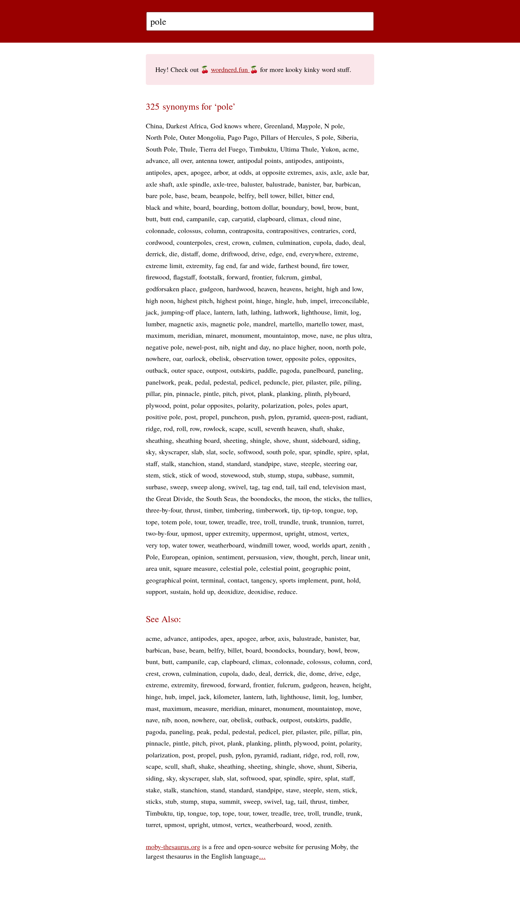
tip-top (312, 509)
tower (216, 521)
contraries (324, 230)
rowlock (214, 428)
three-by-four (163, 509)
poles (305, 405)
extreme (346, 253)
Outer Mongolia (202, 137)
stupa (295, 474)
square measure (195, 568)
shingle (260, 440)
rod (168, 428)
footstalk (211, 276)
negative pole (164, 346)
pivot (247, 393)
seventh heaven (285, 428)
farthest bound (298, 265)
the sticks (327, 498)
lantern (223, 311)
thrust (193, 509)
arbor (221, 172)
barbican (347, 183)
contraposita (246, 230)
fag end (225, 265)
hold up (203, 591)
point (180, 405)
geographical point (171, 579)
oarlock (195, 358)
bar (327, 183)
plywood (157, 405)
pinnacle (187, 393)
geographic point (325, 568)
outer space (187, 370)
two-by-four (161, 533)
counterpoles (194, 242)
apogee (200, 172)
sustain (179, 591)
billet (296, 195)
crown (240, 242)
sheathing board (198, 440)
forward (237, 276)
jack (151, 311)
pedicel (250, 381)
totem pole (176, 521)
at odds (242, 172)
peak (184, 381)
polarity (247, 405)
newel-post (200, 346)
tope (152, 521)
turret (355, 521)
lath (242, 311)
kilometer (226, 696)
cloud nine (325, 218)
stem (152, 474)
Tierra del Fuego (222, 148)
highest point (234, 300)
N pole (333, 125)
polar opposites (212, 405)
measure (205, 708)
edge (275, 253)
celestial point (279, 568)
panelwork (160, 381)
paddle (267, 370)
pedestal (225, 381)
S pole (324, 137)
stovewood (234, 474)
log (355, 311)
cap (223, 218)
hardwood (240, 288)
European (175, 556)
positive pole (163, 416)
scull (254, 428)
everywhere (315, 253)
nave (326, 335)
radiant (356, 416)
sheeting (234, 440)
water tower (188, 544)
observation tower (257, 358)
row (195, 428)
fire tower (334, 265)
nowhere (157, 358)
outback (156, 370)
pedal (202, 381)
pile (335, 381)
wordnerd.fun (230, 69)
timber (213, 509)
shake (335, 428)
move (309, 335)
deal (358, 242)
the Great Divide (169, 498)
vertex (339, 533)
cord (348, 230)
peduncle (275, 381)
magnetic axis (188, 323)
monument (245, 335)
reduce (287, 591)
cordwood (159, 242)
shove (281, 440)
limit (340, 311)
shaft (316, 428)
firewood (157, 276)
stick (169, 474)
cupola (322, 242)
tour (200, 521)
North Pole (161, 137)
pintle (211, 393)
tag (254, 486)
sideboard (324, 440)
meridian (189, 335)
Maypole (309, 125)
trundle (288, 521)
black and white (168, 207)
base (181, 195)
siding (350, 440)
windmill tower (268, 544)
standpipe (267, 463)
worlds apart (329, 544)
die (173, 253)
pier (297, 381)
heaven (267, 288)
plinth (313, 393)
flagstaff (184, 276)
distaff (189, 253)
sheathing (159, 440)
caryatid (243, 218)
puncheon (234, 416)
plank (265, 393)
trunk (309, 521)
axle (336, 172)
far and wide (257, 265)
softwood (250, 451)
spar (304, 451)
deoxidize (231, 591)
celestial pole (238, 568)
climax (297, 218)
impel (318, 300)
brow (334, 207)
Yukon (330, 148)
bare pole (158, 195)
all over (182, 160)
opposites (341, 358)
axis (321, 172)
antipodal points (259, 160)
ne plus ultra (353, 335)
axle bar (356, 172)
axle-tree (225, 183)
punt (337, 579)
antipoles (158, 172)
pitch (229, 393)
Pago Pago (242, 137)
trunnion (332, 521)
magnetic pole (230, 323)
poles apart (331, 405)
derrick (155, 253)
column (215, 230)
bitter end (319, 195)
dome (209, 253)
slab (197, 451)
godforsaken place (171, 288)
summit (342, 474)
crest (221, 242)
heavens (290, 288)
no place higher (294, 346)
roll (181, 428)
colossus (189, 230)
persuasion (261, 556)
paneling (349, 370)
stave (290, 463)
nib (223, 346)
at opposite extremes (283, 172)
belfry (246, 195)
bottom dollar (259, 207)
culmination (293, 242)
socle (227, 451)
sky (150, 451)
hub (301, 300)
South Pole (161, 148)
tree (255, 521)
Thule (188, 148)
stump (276, 474)
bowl (317, 207)
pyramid (298, 416)
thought (307, 556)
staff (152, 463)
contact (237, 579)
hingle (283, 300)
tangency (263, 579)
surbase (156, 486)
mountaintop (280, 335)
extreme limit (164, 265)
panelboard (318, 370)
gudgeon (211, 288)
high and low (344, 288)
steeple (310, 463)
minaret (216, 335)
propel (208, 416)
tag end (272, 486)
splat (360, 451)
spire (344, 451)
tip (295, 509)
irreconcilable (348, 300)
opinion (202, 556)
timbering (239, 509)
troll (269, 521)
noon (325, 346)
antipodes (298, 160)
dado (342, 242)
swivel (237, 486)
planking (289, 393)
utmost (317, 533)
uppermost (266, 533)
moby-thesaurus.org (173, 846)
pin (168, 393)
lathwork (286, 311)
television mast (343, 486)
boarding (225, 207)
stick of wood (198, 474)
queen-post (328, 416)
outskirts (242, 370)
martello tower (325, 323)
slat (211, 451)
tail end (308, 486)
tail (290, 486)
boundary (294, 207)
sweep (178, 486)
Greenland (278, 125)
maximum (160, 335)
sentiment (230, 556)
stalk (167, 463)
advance (157, 160)
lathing (260, 311)
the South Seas (216, 498)
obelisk (219, 358)
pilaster (316, 381)
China (154, 125)
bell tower (271, 195)
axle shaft (159, 183)
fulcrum (286, 276)
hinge (263, 300)
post (190, 416)
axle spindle (192, 183)
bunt (351, 207)
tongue (334, 509)
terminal (212, 579)
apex (180, 172)
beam (198, 195)
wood (300, 544)
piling (352, 381)
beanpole (222, 195)
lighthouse (315, 311)
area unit (158, 568)
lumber (155, 323)
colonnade (160, 230)
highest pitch (195, 300)
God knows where (235, 125)
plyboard (336, 393)
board (201, 207)
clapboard (270, 218)
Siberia (347, 137)
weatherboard (225, 544)
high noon (160, 300)
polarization (278, 405)
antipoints (328, 160)
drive (258, 253)
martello (290, 323)
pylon (275, 416)
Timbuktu (262, 148)
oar (177, 358)
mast (355, 323)
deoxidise (261, 591)
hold (353, 579)
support (156, 591)
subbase (317, 474)
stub (258, 474)
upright (295, 533)
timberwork (272, 509)
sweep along (208, 486)
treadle (236, 521)
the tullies (356, 498)
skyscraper (173, 451)
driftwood (234, 253)
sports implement (303, 579)
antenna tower (214, 160)
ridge (153, 428)
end (291, 253)
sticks (153, 801)
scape (236, 428)
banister (308, 183)
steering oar (340, 463)
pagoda (290, 370)
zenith (358, 544)
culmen (263, 242)
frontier (262, 276)
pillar (153, 393)
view (286, 556)
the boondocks (260, 498)
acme (350, 148)
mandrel (264, 323)
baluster (251, 183)
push (258, 416)
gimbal (310, 276)
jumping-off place (185, 311)
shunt (300, 440)
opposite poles (305, 358)
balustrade (280, 183)
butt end (171, 218)
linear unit (354, 556)
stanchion (191, 463)
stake (153, 789)
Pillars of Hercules (286, 137)
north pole (350, 346)
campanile (201, 218)
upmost (191, 533)
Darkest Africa (186, 125)
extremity (199, 265)
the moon (297, 498)
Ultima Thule (298, 148)
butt (151, 218)
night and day (250, 346)
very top (157, 544)
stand (215, 463)
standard (238, 463)
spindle (323, 451)
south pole (280, 451)
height (313, 288)
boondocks (280, 650)
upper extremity (226, 533)
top (351, 509)
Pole (152, 556)
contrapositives (287, 230)
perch (329, 556)
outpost (216, 370)
